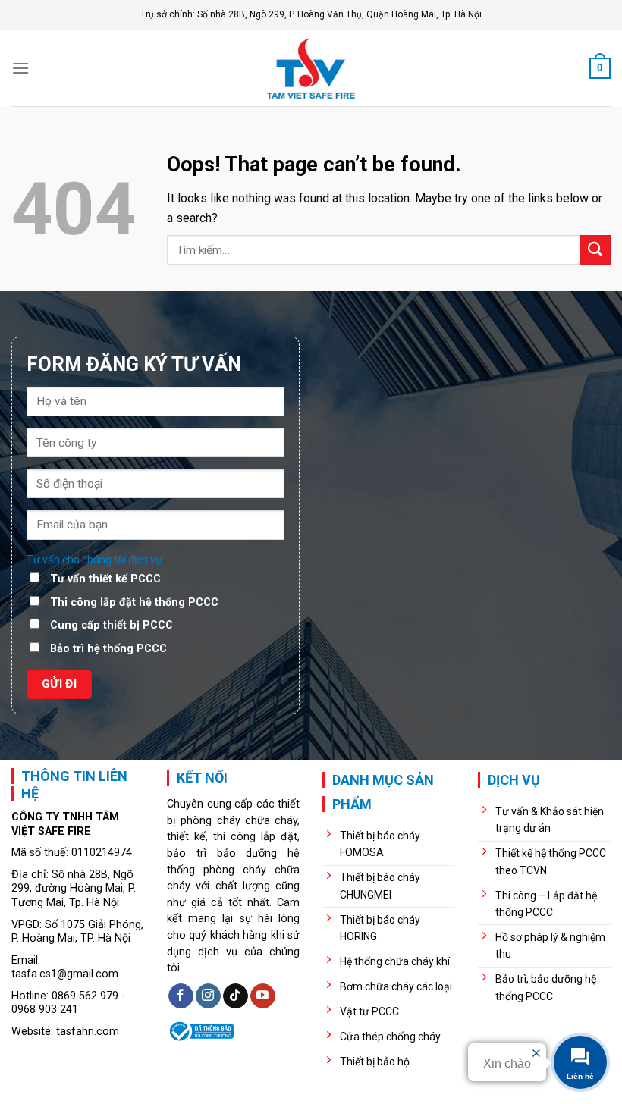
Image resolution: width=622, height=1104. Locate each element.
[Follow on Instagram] (208, 996)
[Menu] (20, 67)
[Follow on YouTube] (262, 996)
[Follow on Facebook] (180, 996)
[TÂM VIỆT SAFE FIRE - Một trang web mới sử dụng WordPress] (311, 68)
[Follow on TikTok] (235, 996)
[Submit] (595, 250)
